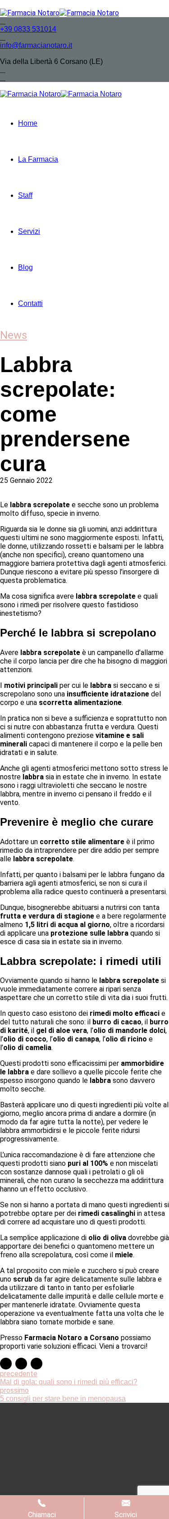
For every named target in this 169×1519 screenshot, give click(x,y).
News (13, 335)
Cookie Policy (95, 1484)
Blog (25, 267)
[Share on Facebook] (6, 1363)
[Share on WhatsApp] (36, 1363)
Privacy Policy (42, 1484)
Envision (48, 1454)
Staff (25, 195)
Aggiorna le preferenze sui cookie (125, 1488)
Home (27, 123)
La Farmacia (38, 159)
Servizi (29, 231)
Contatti (30, 303)
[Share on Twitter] (21, 1363)
